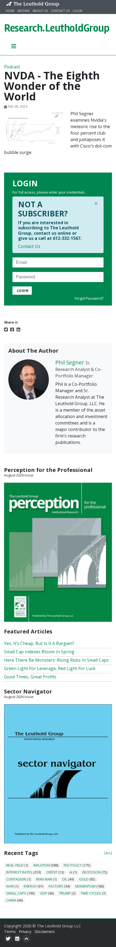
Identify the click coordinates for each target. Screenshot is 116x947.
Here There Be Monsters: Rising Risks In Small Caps (56, 660)
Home (10, 11)
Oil (64, 879)
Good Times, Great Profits (30, 677)
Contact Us (60, 11)
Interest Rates (19, 872)
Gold (83, 879)
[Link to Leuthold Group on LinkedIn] (17, 939)
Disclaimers (45, 931)
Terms (10, 931)
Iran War (44, 879)
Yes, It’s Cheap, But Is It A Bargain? (39, 643)
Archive (24, 11)
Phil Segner (69, 362)
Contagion (16, 879)
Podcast (12, 67)
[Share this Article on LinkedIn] (18, 329)
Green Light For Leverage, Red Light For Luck (49, 668)
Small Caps (16, 893)
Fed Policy (73, 865)
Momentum (85, 886)
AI (70, 872)
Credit (51, 872)
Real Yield (14, 865)
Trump (65, 893)
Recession (91, 872)
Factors (56, 886)
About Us (40, 11)
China (11, 900)
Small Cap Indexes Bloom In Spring (39, 652)
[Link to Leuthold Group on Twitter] (8, 939)
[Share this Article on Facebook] (12, 329)
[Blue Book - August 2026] (58, 773)
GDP (43, 893)
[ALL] (108, 852)
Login (77, 11)
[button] (14, 46)
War (10, 886)
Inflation (41, 865)
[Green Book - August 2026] (58, 552)
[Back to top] (26, 939)
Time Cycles (91, 893)
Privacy (25, 931)
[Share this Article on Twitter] (6, 329)
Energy (30, 886)
